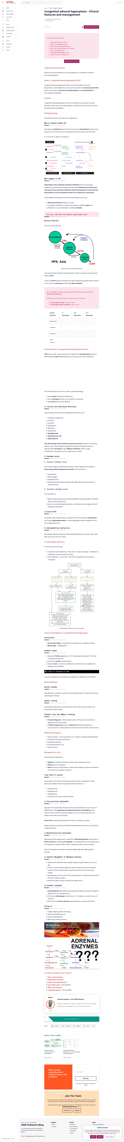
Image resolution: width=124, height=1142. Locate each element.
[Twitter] (10, 1138)
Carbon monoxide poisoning (57, 982)
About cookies (110, 1137)
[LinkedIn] (8, 1138)
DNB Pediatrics (29, 1136)
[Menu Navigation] (3, 3)
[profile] (121, 2)
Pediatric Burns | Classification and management (49, 1051)
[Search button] (23, 2)
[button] (118, 2)
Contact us (67, 1110)
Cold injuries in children (55, 979)
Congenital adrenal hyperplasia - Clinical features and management (71, 1051)
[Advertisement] (72, 374)
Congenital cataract (54, 990)
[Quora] (13, 1138)
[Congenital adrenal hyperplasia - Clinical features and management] (71, 1043)
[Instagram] (5, 1138)
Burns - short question (55, 977)
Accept (93, 1137)
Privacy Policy (113, 1133)
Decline (100, 1137)
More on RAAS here (50, 682)
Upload (77, 1110)
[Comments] (45, 27)
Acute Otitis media (54, 985)
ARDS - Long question (55, 987)
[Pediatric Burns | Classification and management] (52, 1043)
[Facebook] (3, 1138)
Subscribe (86, 1078)
